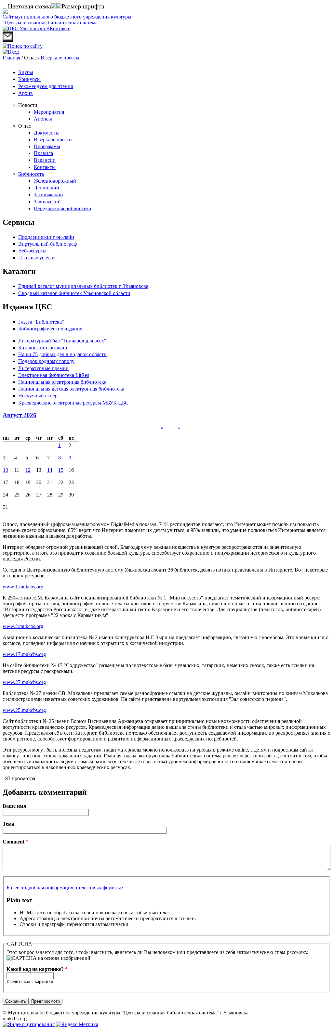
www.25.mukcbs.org (24, 710)
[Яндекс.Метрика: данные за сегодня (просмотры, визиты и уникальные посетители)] (77, 1024)
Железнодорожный (55, 181)
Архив (25, 93)
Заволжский (47, 201)
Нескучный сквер (38, 395)
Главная (11, 57)
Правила (43, 153)
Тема (8, 824)
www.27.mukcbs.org (24, 682)
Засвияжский (48, 194)
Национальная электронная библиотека (62, 382)
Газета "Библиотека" (41, 322)
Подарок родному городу (46, 361)
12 (28, 470)
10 (5, 470)
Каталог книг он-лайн (42, 347)
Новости (27, 105)
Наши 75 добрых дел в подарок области (62, 354)
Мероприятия (49, 112)
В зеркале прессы (60, 57)
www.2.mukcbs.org (23, 626)
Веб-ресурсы (32, 250)
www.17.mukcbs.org (24, 654)
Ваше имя (14, 806)
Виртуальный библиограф (47, 244)
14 (49, 470)
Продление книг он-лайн (46, 237)
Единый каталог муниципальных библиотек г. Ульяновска (83, 286)
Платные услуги (36, 257)
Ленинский (46, 187)
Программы (47, 146)
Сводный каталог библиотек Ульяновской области (74, 293)
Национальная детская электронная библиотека (71, 389)
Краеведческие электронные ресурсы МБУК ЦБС (73, 403)
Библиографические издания (50, 328)
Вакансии (45, 160)
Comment (15, 841)
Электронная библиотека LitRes (53, 375)
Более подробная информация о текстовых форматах (65, 887)
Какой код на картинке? (37, 969)
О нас (24, 126)
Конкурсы (29, 79)
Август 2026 (19, 415)
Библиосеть (31, 174)
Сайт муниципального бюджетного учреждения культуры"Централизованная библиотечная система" (67, 19)
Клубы (25, 72)
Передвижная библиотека (62, 208)
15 (60, 470)
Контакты (45, 167)
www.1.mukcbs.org (23, 586)
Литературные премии (43, 368)
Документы (47, 132)
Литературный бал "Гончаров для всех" (62, 340)
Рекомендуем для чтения (45, 86)
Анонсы (43, 119)
